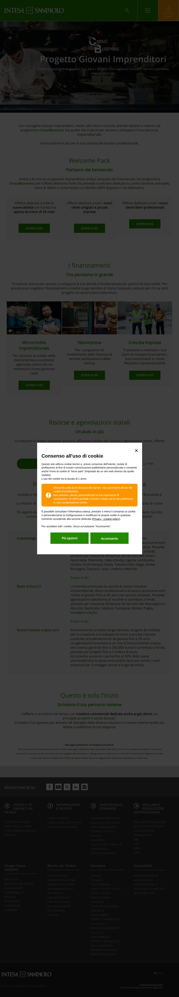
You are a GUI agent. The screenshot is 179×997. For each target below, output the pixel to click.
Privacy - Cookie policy (106, 518)
